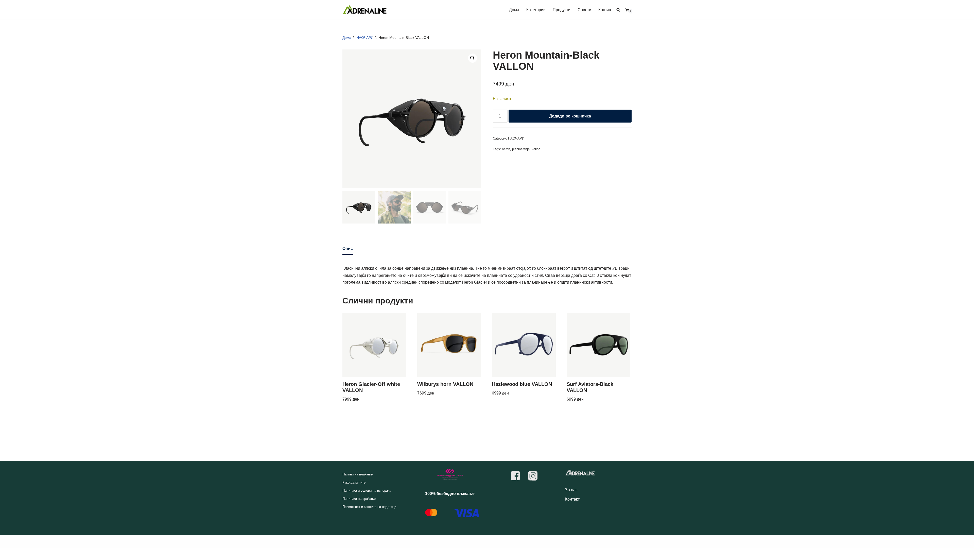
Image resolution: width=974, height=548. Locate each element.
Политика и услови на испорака (366, 490)
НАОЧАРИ (364, 38)
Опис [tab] (347, 248)
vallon (536, 149)
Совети (584, 10)
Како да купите (354, 482)
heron (506, 149)
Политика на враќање (359, 499)
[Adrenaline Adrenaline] (365, 10)
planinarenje (521, 149)
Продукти (561, 10)
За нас (571, 490)
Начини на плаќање (357, 474)
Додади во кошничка (570, 116)
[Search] (618, 10)
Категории (536, 10)
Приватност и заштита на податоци (369, 507)
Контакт (605, 10)
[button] (472, 58)
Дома (514, 10)
